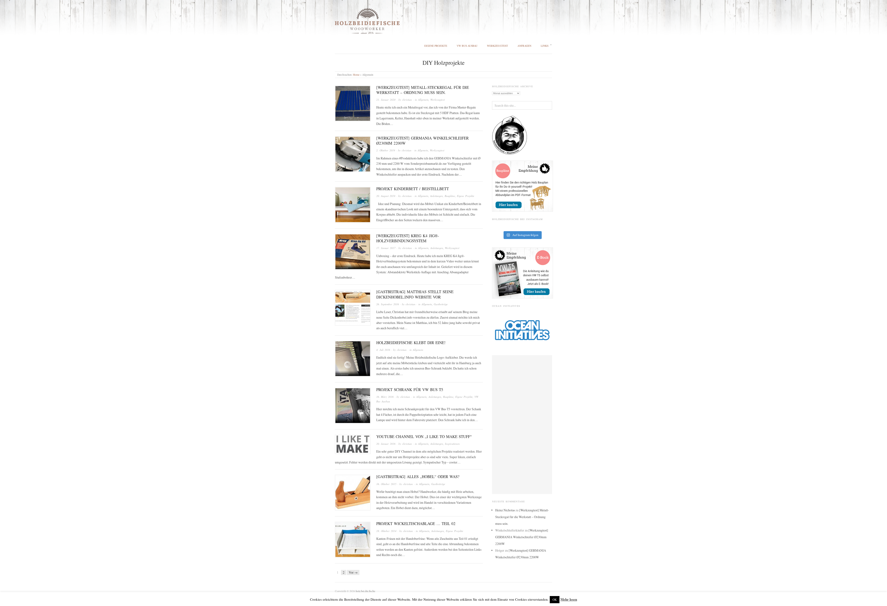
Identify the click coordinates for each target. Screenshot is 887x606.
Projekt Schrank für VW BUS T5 (409, 389)
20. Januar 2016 (385, 443)
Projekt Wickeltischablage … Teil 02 (416, 523)
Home (356, 74)
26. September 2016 (387, 304)
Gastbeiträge (441, 304)
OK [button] (555, 599)
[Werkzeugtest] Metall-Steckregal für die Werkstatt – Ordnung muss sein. (422, 90)
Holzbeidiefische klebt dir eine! (411, 342)
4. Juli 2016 (383, 349)
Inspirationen (452, 443)
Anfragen (524, 45)
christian (407, 99)
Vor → (353, 572)
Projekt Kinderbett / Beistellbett (412, 188)
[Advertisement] (522, 424)
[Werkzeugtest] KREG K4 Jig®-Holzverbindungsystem (407, 238)
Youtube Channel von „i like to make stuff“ (424, 436)
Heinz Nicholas (505, 510)
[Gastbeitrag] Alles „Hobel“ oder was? (417, 476)
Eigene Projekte (435, 45)
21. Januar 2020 (385, 99)
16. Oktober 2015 (386, 484)
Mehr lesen (568, 599)
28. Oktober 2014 (386, 531)
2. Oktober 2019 (385, 150)
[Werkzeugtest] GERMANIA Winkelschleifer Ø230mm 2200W (422, 140)
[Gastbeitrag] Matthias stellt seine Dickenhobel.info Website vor (414, 294)
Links (544, 45)
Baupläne (450, 196)
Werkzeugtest (497, 45)
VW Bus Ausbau (467, 45)
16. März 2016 (385, 396)
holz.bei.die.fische (365, 591)
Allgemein (423, 99)
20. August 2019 (385, 196)
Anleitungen (436, 196)
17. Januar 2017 (385, 248)
